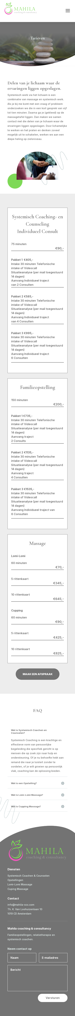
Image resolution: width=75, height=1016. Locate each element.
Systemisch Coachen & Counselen (29, 875)
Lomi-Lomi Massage (20, 884)
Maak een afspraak (37, 674)
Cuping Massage (18, 888)
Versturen (53, 998)
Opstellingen (15, 880)
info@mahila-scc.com (21, 904)
